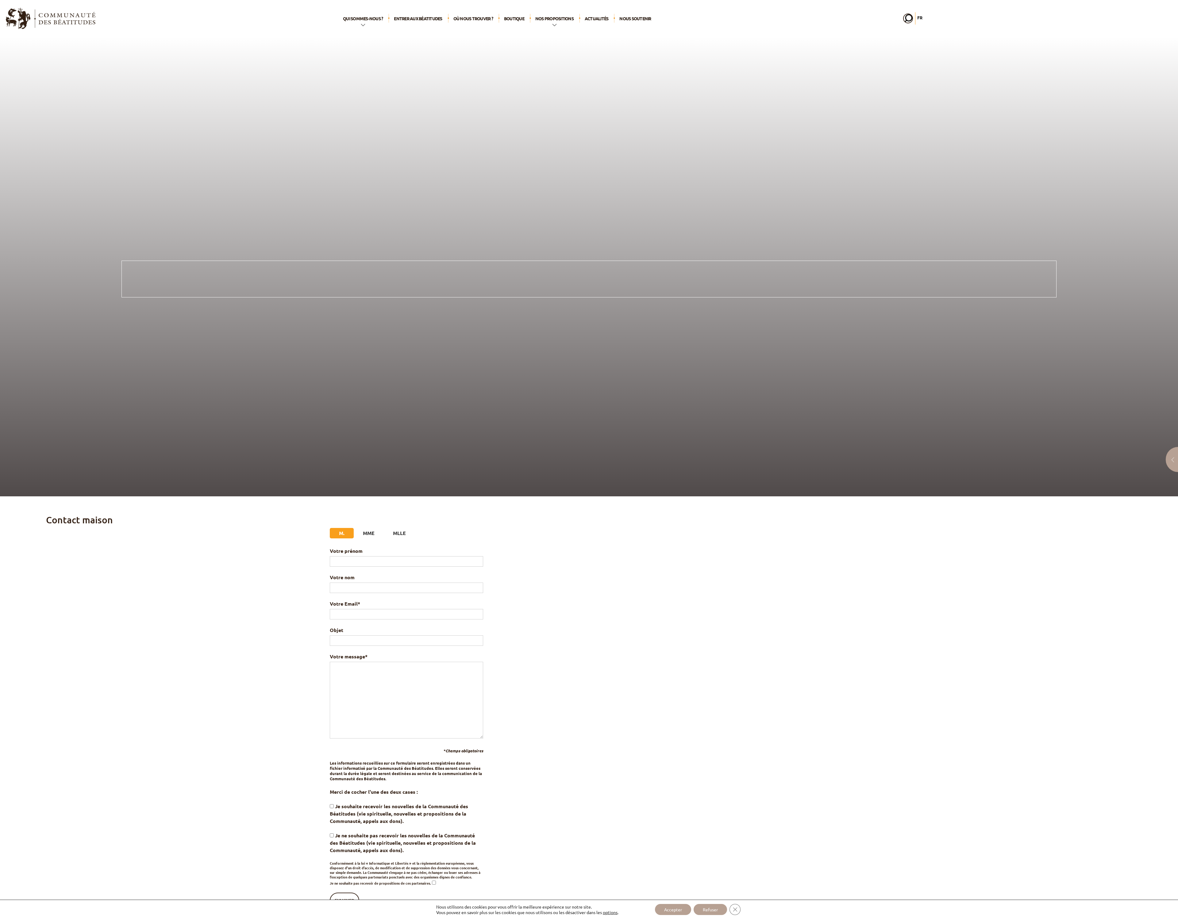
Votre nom (342, 577)
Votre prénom (346, 551)
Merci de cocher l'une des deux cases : (374, 792)
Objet (336, 630)
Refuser (710, 909)
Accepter (673, 909)
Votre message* (349, 656)
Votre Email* (345, 603)
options (610, 912)
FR (919, 17)
